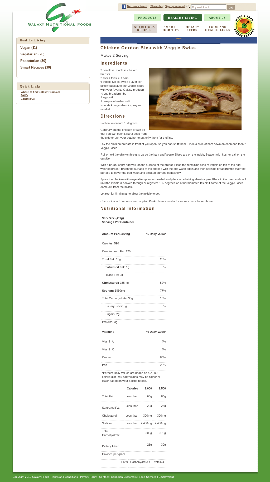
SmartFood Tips (170, 28)
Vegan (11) (28, 48)
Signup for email (175, 6)
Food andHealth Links (217, 28)
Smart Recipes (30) (35, 67)
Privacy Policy (88, 476)
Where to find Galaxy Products (40, 91)
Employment (166, 476)
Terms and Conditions (64, 476)
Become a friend (137, 6)
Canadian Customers (124, 476)
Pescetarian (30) (33, 61)
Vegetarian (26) (32, 54)
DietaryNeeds (192, 28)
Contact (104, 476)
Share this (156, 6)
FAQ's (24, 95)
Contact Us (28, 98)
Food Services (147, 476)
